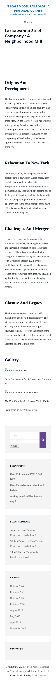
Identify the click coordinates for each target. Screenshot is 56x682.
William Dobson (18, 541)
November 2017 (18, 628)
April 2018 (15, 622)
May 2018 (15, 616)
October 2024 (17, 586)
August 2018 (16, 610)
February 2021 (17, 592)
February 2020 (17, 604)
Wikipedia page (31, 410)
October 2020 (17, 598)
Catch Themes (39, 675)
